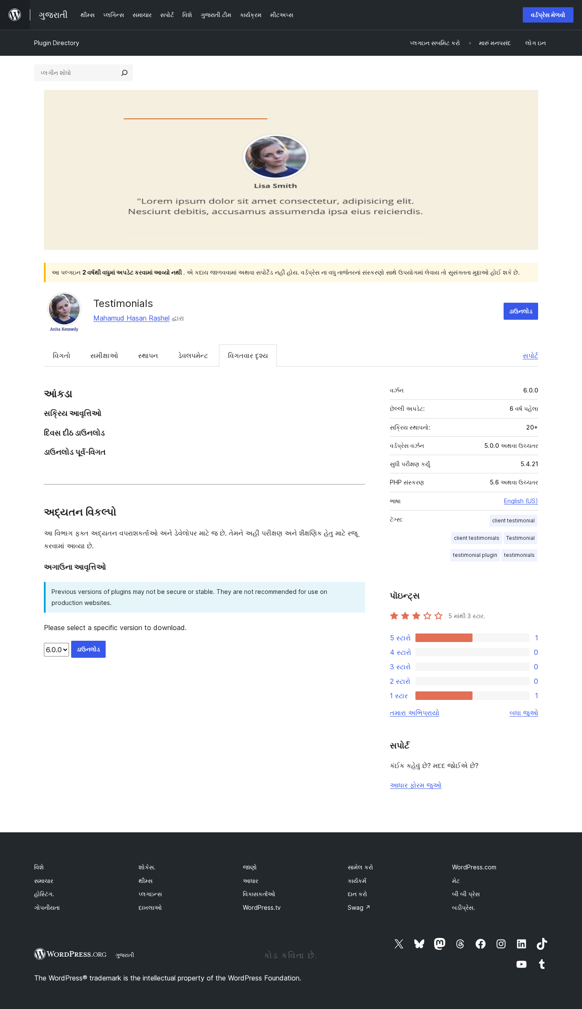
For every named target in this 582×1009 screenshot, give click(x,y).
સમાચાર (43, 880)
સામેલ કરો (360, 867)
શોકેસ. (147, 867)
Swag (359, 907)
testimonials (519, 555)
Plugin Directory (56, 42)
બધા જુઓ (524, 712)
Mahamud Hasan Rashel (131, 318)
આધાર (250, 880)
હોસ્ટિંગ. (44, 893)
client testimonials (476, 538)
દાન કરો (357, 893)
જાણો (250, 867)
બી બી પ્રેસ (466, 893)
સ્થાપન (148, 355)
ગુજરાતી (124, 955)
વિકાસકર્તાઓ (259, 893)
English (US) (521, 500)
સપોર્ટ (530, 355)
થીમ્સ (145, 880)
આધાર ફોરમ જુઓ (415, 785)
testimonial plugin (475, 555)
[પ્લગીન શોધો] (124, 72)
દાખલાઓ (150, 907)
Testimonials (123, 303)
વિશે (39, 867)
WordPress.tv (262, 907)
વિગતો (61, 355)
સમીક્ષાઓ (104, 355)
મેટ (456, 880)
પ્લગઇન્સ (150, 893)
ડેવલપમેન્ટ (193, 355)
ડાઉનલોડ (521, 311)
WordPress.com (474, 867)
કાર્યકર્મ (357, 880)
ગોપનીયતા (47, 907)
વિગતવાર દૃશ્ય (248, 355)
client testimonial (513, 520)
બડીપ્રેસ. (463, 907)
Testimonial (520, 538)
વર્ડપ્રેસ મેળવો (548, 14)
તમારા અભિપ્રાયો (414, 712)
